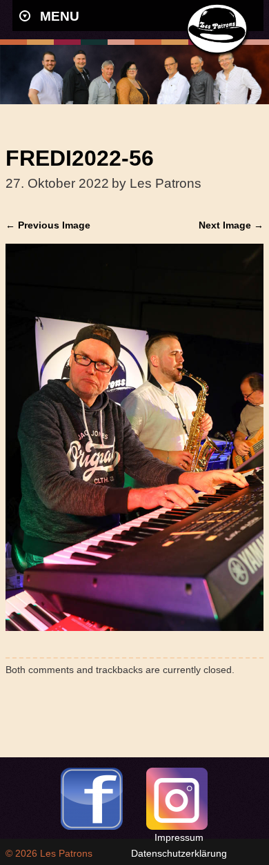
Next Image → (231, 225)
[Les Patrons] (219, 53)
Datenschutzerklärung (179, 853)
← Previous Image (48, 225)
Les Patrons (66, 853)
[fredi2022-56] (134, 627)
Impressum (179, 837)
